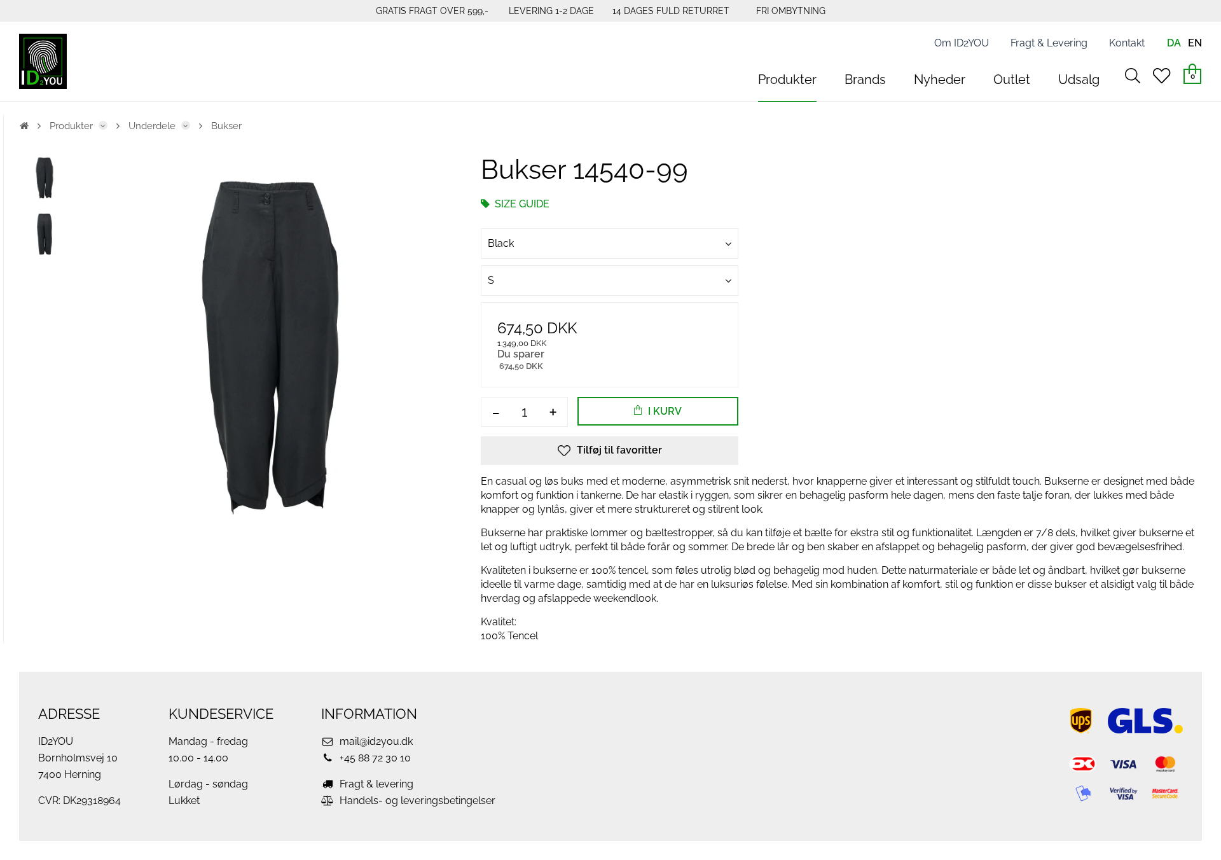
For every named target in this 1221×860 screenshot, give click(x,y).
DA (1174, 43)
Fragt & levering (375, 784)
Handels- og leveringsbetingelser (416, 800)
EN (1195, 43)
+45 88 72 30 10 (374, 758)
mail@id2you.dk (375, 741)
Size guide (520, 204)
